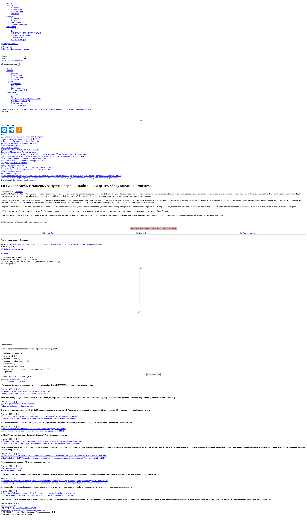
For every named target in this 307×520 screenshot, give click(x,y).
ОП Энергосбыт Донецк (32, 244)
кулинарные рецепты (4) (14, 366)
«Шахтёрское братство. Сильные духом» (17, 406)
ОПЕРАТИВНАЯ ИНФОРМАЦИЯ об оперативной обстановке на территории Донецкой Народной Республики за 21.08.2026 (53, 458)
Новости (9, 5)
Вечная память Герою (10, 148)
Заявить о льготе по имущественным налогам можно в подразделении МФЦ (32, 431)
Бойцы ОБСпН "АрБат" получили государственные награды (26, 169)
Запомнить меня (10, 64)
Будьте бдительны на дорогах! (13, 165)
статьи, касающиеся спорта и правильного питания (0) (26, 369)
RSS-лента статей (8, 506)
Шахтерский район (13, 244)
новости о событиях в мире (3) (16, 361)
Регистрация (19, 61)
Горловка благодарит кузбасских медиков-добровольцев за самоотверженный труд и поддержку (40, 443)
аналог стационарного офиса (91, 244)
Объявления (11, 27)
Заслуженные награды (10, 173)
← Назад (4, 253)
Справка (9, 16)
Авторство (27, 510)
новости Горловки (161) (14, 353)
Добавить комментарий (13, 249)
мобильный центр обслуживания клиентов (61, 244)
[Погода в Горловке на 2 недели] (15, 48)
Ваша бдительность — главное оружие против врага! (23, 161)
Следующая (22, 180)
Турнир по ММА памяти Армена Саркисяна (19, 143)
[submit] (25, 56)
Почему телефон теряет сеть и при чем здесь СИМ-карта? (24, 393)
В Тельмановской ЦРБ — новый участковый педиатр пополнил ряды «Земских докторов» (38, 418)
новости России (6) (12, 358)
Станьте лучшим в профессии (13, 381)
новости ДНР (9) (11, 356)
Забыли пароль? (7, 61)
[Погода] (6, 46)
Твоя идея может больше (11, 470)
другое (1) (8, 372)
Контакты (19, 510)
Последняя (31, 180)
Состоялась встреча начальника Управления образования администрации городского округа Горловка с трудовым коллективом (53, 483)
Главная (4, 109)
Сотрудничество (38, 510)
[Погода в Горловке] (9, 44)
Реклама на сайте (8, 510)
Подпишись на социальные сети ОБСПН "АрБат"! (22, 139)
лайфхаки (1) (9, 364)
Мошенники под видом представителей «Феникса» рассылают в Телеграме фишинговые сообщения (42, 156)
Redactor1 (19, 192)
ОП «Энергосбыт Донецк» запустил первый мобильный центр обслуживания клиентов (55, 109)
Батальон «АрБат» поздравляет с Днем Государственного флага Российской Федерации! (37, 495)
